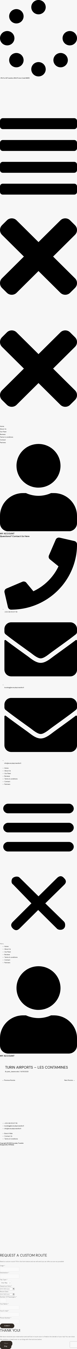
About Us (7, 771)
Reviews (7, 776)
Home (6, 768)
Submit (7, 1326)
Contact (7, 782)
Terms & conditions (11, 779)
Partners (7, 784)
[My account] (38, 531)
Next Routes (69, 1080)
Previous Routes (8, 1080)
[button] (38, 213)
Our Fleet (7, 773)
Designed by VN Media (7, 1145)
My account (7, 533)
